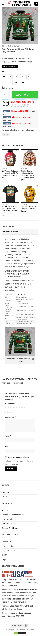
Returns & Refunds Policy (12, 515)
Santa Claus (13, 46)
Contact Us (6, 542)
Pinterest (5, 492)
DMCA (4, 555)
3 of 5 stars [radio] (14, 408)
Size (4, 71)
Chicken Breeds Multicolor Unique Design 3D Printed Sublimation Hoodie (27, 174)
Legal (4, 559)
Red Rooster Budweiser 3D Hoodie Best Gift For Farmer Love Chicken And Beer (10, 174)
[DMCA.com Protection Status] (20, 633)
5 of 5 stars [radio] (9, 412)
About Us (5, 510)
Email (7, 446)
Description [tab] (8, 226)
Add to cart (25, 95)
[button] (3, 4)
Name (8, 436)
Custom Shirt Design (10, 528)
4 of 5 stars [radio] (21, 408)
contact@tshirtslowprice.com (19, 613)
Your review (10, 417)
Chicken (5, 134)
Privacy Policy (8, 519)
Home (4, 46)
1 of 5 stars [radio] (5, 408)
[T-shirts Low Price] (20, 4)
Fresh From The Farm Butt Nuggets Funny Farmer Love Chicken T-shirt (10, 210)
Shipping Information (10, 546)
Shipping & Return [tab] (11, 232)
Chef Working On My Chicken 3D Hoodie (28, 208)
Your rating (10, 403)
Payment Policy (8, 551)
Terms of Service (9, 524)
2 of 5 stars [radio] (9, 408)
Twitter (4, 497)
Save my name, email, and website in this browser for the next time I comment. (19, 460)
